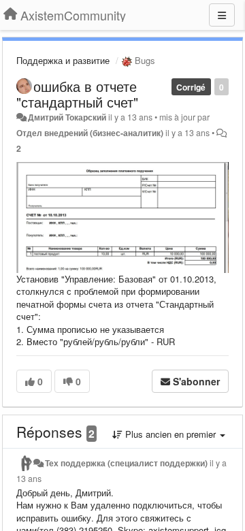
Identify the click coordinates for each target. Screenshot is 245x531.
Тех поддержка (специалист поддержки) (126, 463)
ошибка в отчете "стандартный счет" (77, 94)
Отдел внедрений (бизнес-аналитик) (89, 133)
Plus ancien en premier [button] (170, 434)
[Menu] (222, 15)
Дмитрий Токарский (67, 117)
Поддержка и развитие (63, 60)
